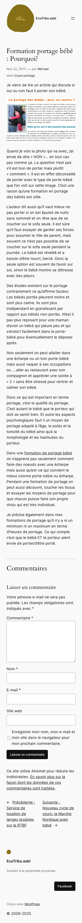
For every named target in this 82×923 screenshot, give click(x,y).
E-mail (14, 690)
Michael (43, 69)
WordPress (32, 904)
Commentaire (20, 618)
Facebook (65, 886)
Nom (12, 669)
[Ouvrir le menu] (72, 18)
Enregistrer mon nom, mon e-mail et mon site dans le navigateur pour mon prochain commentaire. (43, 737)
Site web (14, 711)
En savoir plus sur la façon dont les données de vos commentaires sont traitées (36, 782)
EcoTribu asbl (46, 18)
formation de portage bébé (48, 453)
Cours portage (24, 75)
